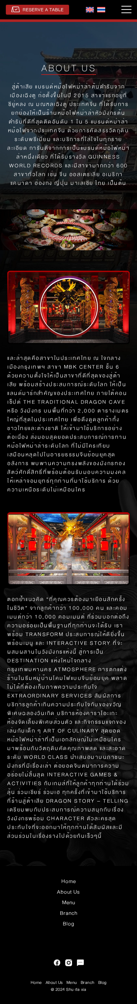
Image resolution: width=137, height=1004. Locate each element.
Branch (68, 913)
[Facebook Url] (57, 963)
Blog (69, 923)
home (68, 881)
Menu (68, 902)
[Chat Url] (80, 963)
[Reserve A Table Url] (37, 9)
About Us (68, 891)
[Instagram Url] (68, 963)
